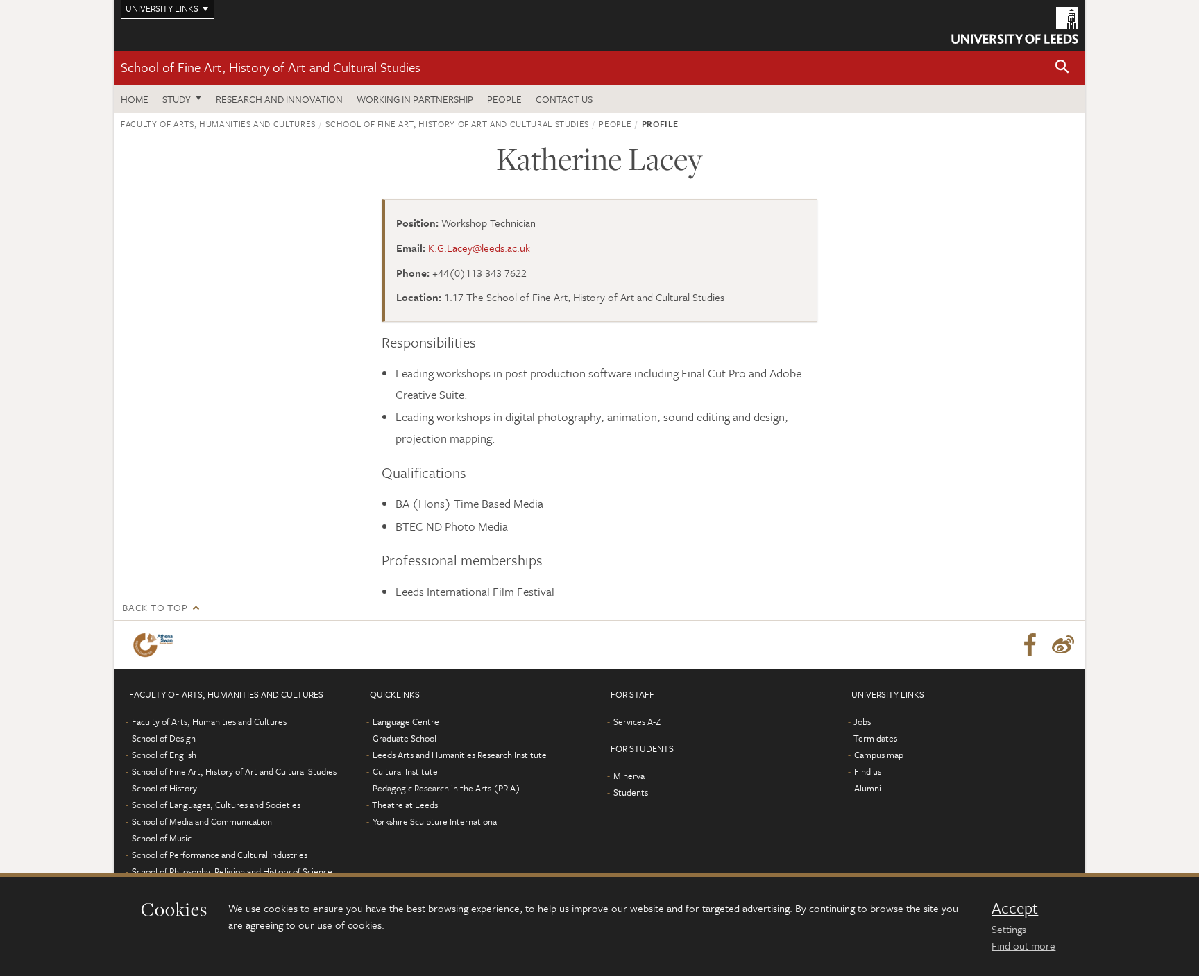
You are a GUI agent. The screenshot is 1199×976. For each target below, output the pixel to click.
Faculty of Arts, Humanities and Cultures (218, 123)
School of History (164, 788)
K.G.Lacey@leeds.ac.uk (479, 247)
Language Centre (406, 721)
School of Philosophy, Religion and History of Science (232, 871)
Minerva (629, 775)
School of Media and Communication (202, 821)
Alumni (867, 788)
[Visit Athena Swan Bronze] (156, 645)
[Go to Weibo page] (1063, 645)
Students (630, 792)
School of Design (164, 738)
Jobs (862, 721)
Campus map (878, 755)
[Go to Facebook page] (1030, 645)
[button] (1062, 67)
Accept (1015, 908)
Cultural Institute (405, 771)
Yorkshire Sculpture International (436, 821)
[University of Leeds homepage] (1014, 25)
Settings (1009, 928)
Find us (867, 771)
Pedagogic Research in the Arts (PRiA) (446, 788)
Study (176, 99)
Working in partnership (415, 99)
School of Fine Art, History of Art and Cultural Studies (270, 67)
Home (134, 99)
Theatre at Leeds (405, 805)
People (504, 99)
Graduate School (404, 738)
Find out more (1023, 945)
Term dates (875, 738)
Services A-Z (637, 721)
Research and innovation (279, 99)
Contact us (564, 99)
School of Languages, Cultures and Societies (216, 805)
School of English (164, 755)
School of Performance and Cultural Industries (219, 855)
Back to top (154, 607)
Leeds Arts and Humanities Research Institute (460, 755)
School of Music (162, 838)
